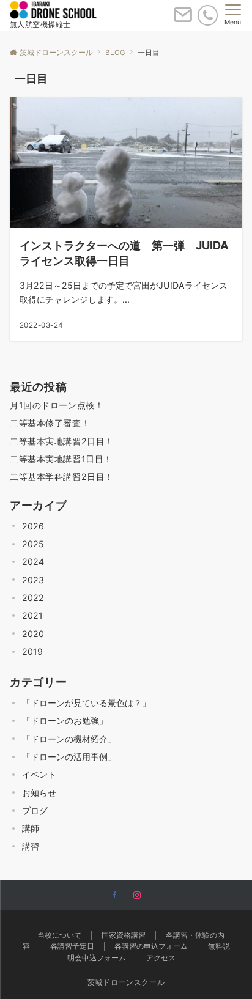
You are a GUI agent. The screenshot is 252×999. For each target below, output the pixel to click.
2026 (33, 526)
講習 (30, 846)
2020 (33, 634)
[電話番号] (208, 15)
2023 (33, 580)
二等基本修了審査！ (50, 423)
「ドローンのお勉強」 (65, 720)
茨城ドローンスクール (126, 982)
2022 (33, 597)
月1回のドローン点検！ (56, 405)
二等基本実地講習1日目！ (61, 459)
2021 (32, 615)
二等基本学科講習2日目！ (62, 476)
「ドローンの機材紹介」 (69, 739)
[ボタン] (183, 19)
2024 (33, 561)
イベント (39, 774)
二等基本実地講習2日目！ (62, 441)
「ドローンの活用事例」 (69, 756)
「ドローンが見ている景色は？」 (86, 703)
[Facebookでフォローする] (115, 895)
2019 (32, 651)
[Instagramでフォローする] (137, 895)
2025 (33, 544)
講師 (30, 828)
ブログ (35, 810)
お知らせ (39, 792)
